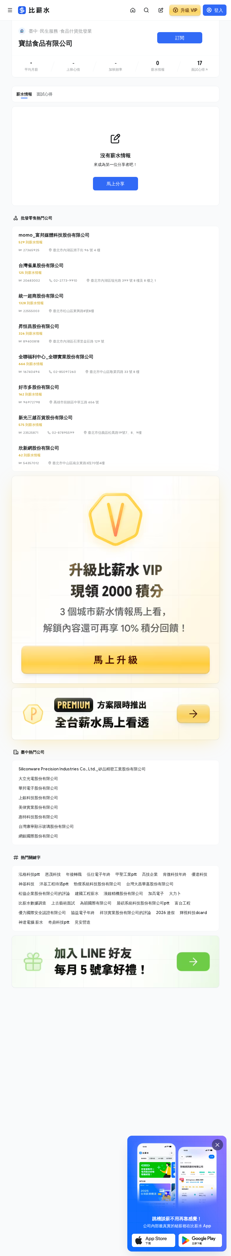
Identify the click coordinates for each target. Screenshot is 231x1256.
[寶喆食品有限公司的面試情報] (200, 66)
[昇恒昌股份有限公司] (115, 333)
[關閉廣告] (217, 1144)
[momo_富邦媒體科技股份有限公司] (115, 242)
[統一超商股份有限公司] (115, 303)
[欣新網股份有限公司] (115, 455)
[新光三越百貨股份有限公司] (115, 425)
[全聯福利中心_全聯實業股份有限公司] (115, 364)
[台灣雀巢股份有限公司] (115, 273)
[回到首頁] (22, 31)
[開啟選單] (10, 10)
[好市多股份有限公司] (115, 394)
